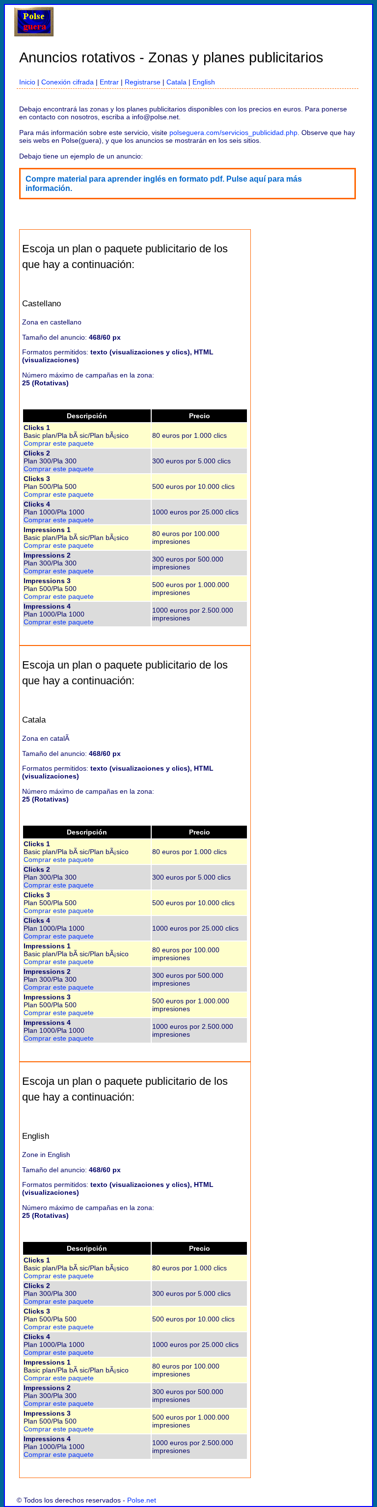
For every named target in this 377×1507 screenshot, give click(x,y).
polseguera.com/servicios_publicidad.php (233, 132)
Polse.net (141, 1500)
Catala (176, 82)
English (203, 82)
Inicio (27, 82)
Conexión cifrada (67, 82)
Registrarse (143, 82)
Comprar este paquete (59, 443)
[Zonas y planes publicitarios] (34, 34)
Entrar (109, 82)
